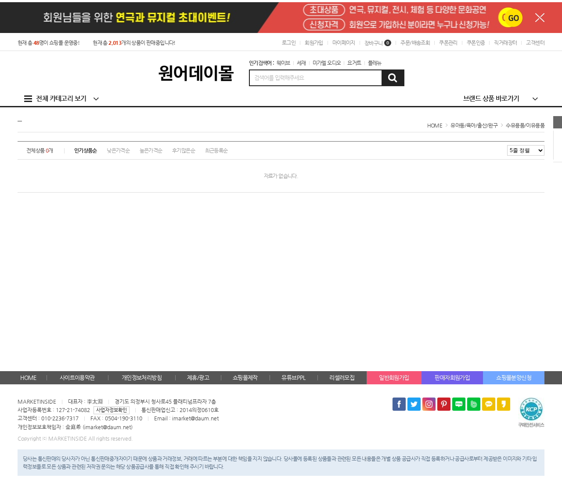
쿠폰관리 (448, 43)
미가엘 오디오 (327, 63)
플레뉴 (375, 63)
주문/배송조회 (415, 43)
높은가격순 (151, 150)
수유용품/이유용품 (525, 125)
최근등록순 (216, 150)
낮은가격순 (118, 150)
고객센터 (535, 43)
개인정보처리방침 (142, 377)
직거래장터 (505, 43)
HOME (28, 377)
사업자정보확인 (111, 410)
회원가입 (314, 43)
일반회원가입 (394, 377)
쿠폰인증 (476, 43)
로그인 (288, 43)
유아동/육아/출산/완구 (473, 125)
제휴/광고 (198, 377)
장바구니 (376, 43)
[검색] (392, 77)
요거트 (354, 63)
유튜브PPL (293, 377)
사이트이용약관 (77, 377)
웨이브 (283, 63)
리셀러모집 (341, 377)
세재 (301, 63)
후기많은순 (183, 150)
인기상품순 (85, 150)
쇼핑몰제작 (245, 377)
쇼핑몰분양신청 (513, 377)
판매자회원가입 (452, 377)
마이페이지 (343, 43)
